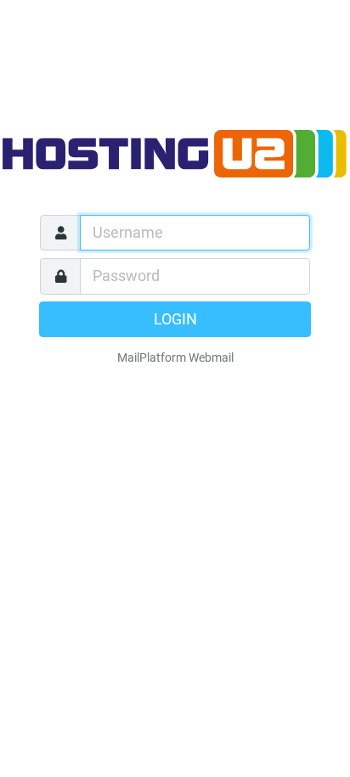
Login (175, 319)
